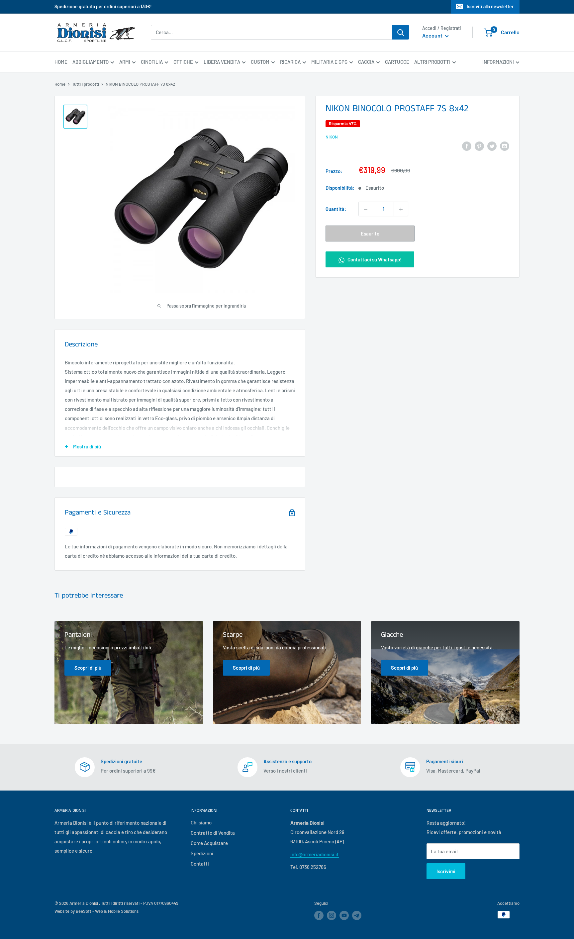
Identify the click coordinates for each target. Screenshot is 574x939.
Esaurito (370, 234)
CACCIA (366, 62)
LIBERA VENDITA (222, 62)
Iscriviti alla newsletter (490, 6)
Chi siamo (201, 822)
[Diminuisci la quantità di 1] (366, 209)
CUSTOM (260, 62)
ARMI (124, 62)
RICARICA (290, 62)
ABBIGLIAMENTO (90, 62)
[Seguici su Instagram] (331, 915)
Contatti (200, 864)
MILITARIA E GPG (329, 62)
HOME (60, 62)
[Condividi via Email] (504, 145)
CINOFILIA (152, 62)
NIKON (332, 137)
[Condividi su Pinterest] (479, 145)
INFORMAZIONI (498, 62)
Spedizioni (202, 853)
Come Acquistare (209, 843)
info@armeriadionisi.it (314, 854)
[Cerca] (400, 32)
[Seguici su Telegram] (356, 916)
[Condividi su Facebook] (466, 145)
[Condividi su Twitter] (492, 145)
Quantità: (336, 209)
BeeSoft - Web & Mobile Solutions (107, 911)
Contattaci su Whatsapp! (374, 260)
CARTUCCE (397, 62)
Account (432, 36)
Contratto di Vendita (213, 833)
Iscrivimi (445, 871)
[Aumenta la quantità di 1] (401, 209)
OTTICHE (183, 62)
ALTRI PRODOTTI (432, 62)
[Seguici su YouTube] (344, 915)
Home (59, 84)
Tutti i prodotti (85, 84)
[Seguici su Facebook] (319, 915)
